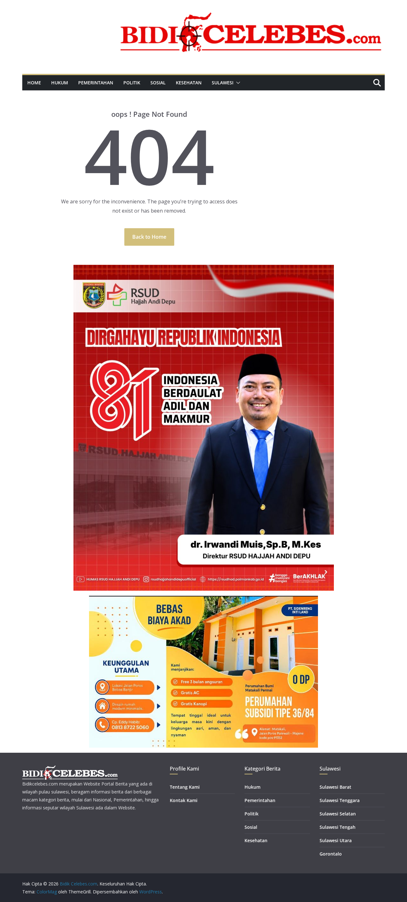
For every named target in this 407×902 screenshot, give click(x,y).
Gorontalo (331, 854)
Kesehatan (189, 83)
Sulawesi (222, 83)
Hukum (59, 83)
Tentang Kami (185, 787)
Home (34, 83)
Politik (131, 83)
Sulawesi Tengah (337, 827)
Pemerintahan (95, 83)
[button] (236, 82)
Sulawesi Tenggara (340, 800)
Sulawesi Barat (335, 787)
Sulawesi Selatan (338, 814)
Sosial (158, 83)
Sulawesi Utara (336, 840)
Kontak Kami (183, 800)
